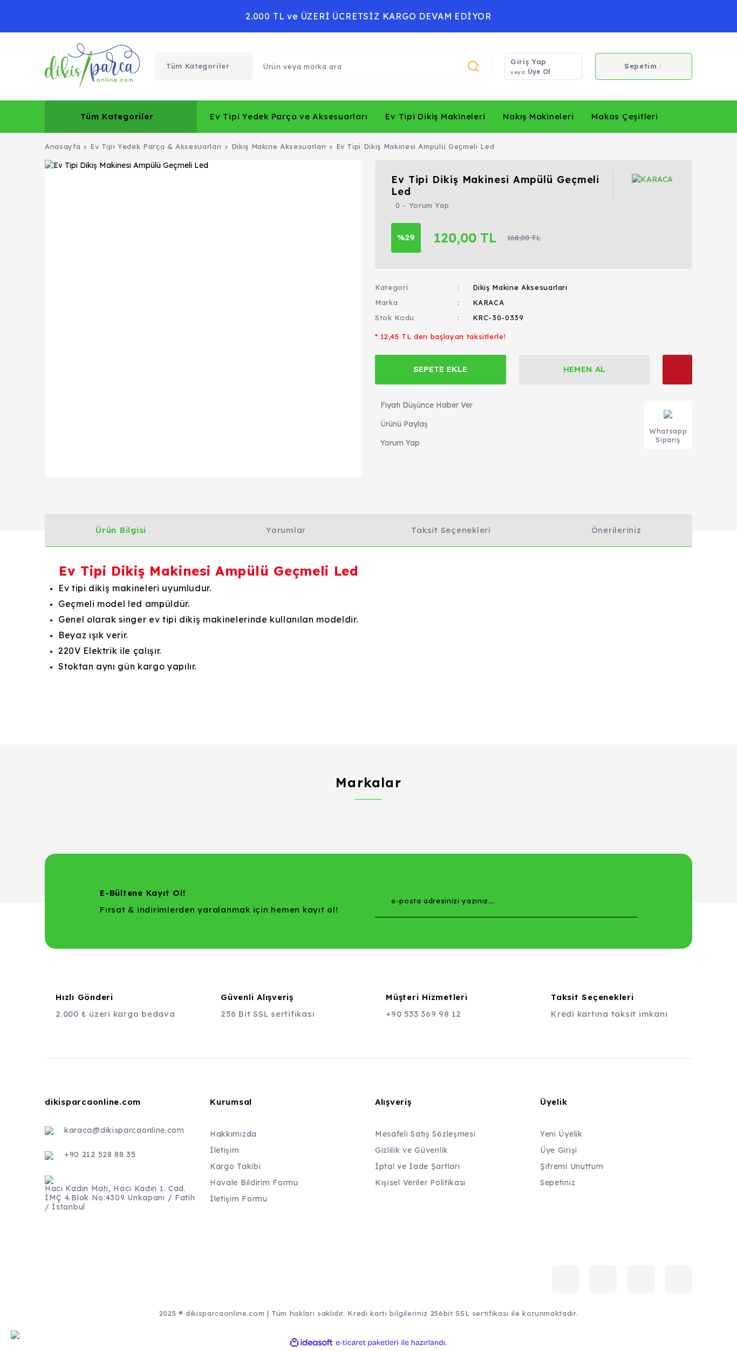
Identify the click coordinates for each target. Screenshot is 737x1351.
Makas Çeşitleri (624, 116)
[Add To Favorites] (677, 369)
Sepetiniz (557, 1182)
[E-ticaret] (367, 1342)
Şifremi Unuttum (572, 1166)
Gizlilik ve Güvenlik (411, 1150)
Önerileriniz (616, 530)
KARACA (488, 302)
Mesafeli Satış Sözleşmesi (425, 1134)
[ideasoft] (311, 1342)
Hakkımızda (233, 1134)
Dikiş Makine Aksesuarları (520, 287)
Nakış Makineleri (538, 116)
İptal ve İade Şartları (417, 1166)
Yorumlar (286, 530)
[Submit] (607, 901)
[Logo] (92, 66)
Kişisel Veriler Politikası (420, 1182)
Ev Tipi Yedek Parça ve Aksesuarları (288, 116)
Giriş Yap (528, 61)
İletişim (225, 1150)
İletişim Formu (239, 1199)
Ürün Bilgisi (120, 530)
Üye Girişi (558, 1150)
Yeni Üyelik (561, 1134)
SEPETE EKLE (440, 369)
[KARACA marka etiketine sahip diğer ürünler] (653, 186)
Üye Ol (539, 71)
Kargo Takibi (235, 1166)
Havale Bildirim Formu (254, 1182)
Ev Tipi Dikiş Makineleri (435, 116)
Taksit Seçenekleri (451, 530)
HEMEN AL (584, 369)
